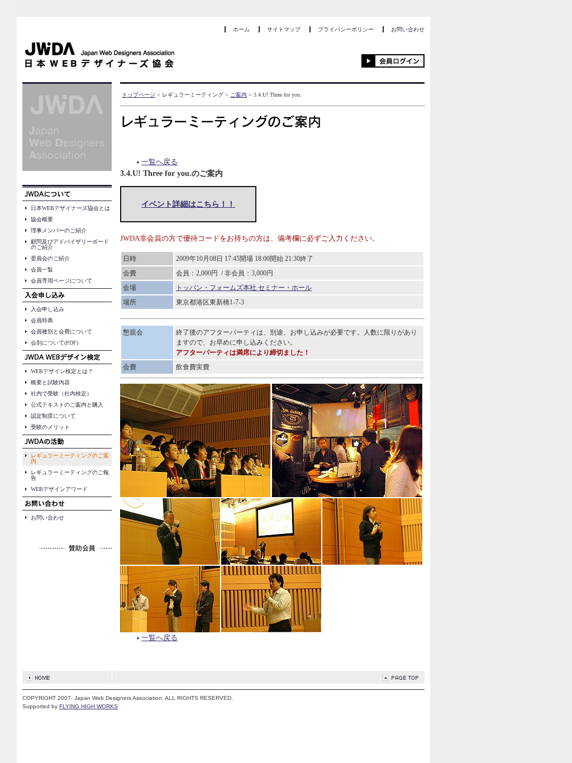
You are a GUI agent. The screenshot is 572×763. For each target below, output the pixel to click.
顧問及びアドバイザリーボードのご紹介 (70, 244)
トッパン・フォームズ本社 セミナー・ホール (244, 288)
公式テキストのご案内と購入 (67, 405)
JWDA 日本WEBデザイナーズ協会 (100, 56)
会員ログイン (393, 61)
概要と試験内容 (50, 382)
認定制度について (53, 416)
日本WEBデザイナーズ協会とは (70, 208)
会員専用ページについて (61, 281)
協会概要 (42, 219)
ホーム (241, 29)
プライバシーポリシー (346, 29)
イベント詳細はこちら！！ (188, 204)
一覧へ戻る (159, 162)
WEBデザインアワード (59, 489)
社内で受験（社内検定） (61, 393)
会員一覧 (42, 269)
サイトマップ (284, 29)
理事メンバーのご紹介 (59, 230)
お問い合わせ (408, 29)
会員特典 (42, 320)
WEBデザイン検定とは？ (62, 371)
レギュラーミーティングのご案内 (70, 458)
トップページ (138, 95)
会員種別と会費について (61, 331)
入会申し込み (47, 309)
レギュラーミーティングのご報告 (70, 475)
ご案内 (238, 95)
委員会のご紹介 (50, 258)
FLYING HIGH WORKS (88, 706)
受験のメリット (50, 427)
